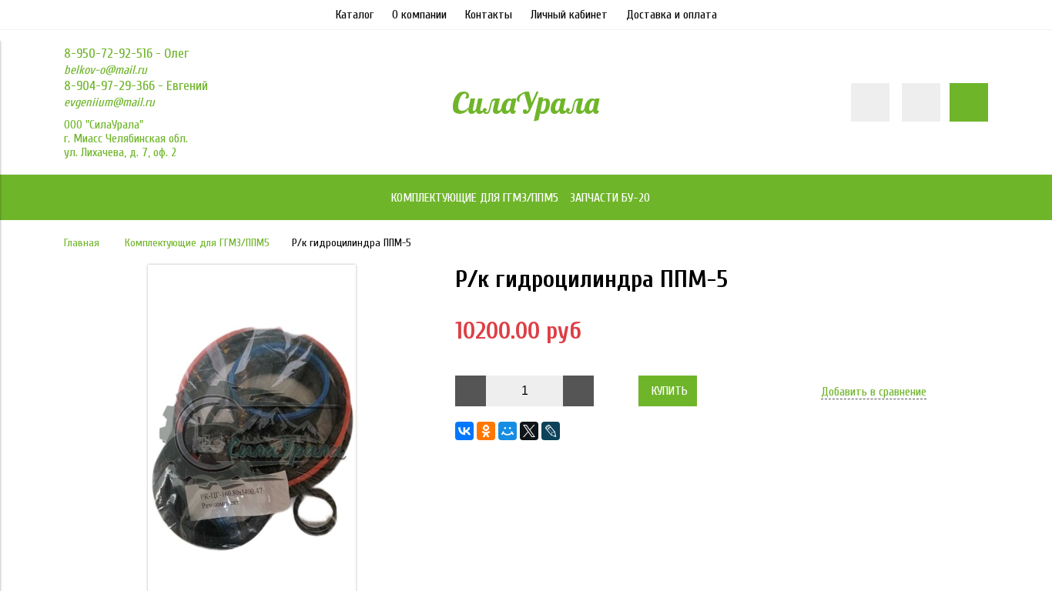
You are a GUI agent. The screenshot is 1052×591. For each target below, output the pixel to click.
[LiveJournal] (550, 431)
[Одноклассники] (486, 431)
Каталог (355, 15)
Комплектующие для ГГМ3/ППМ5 (197, 242)
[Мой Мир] (507, 431)
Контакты (488, 15)
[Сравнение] (921, 102)
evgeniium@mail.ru (109, 102)
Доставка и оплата (671, 15)
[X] (529, 431)
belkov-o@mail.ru (105, 70)
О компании (419, 15)
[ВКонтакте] (464, 431)
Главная (81, 242)
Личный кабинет (569, 15)
